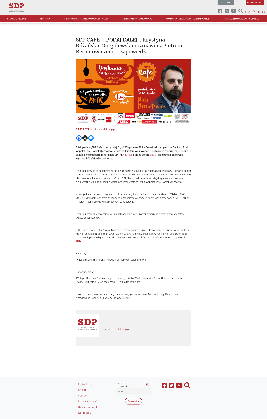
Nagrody (45, 18)
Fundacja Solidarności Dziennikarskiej (188, 18)
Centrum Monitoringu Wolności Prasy (86, 18)
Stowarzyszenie (16, 18)
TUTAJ (79, 241)
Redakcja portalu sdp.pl (102, 129)
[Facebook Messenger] (91, 138)
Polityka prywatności (88, 401)
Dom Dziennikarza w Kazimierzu (242, 18)
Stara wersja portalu (88, 407)
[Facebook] (79, 138)
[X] (85, 138)
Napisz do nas (85, 384)
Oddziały (82, 395)
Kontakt (82, 390)
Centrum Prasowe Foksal (137, 18)
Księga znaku (84, 413)
